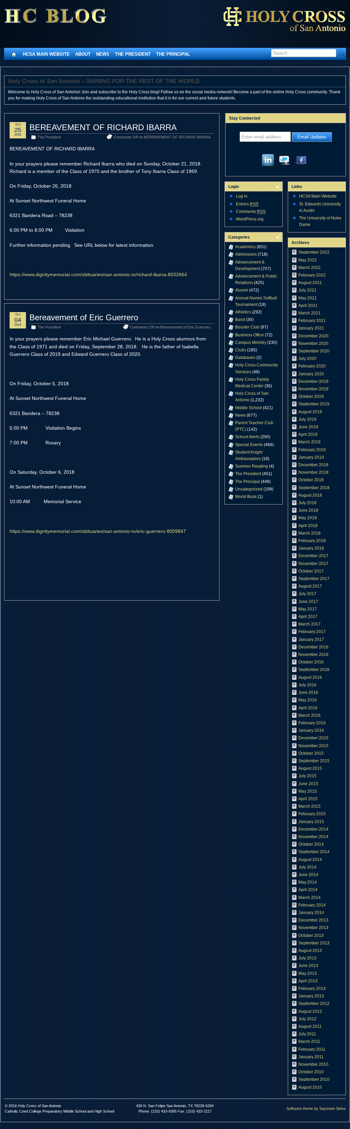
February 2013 (312, 988)
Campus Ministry (250, 342)
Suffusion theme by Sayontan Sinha (315, 1108)
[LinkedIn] (268, 162)
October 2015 (311, 753)
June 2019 (308, 427)
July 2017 (307, 593)
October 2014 (311, 844)
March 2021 (309, 313)
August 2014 (310, 859)
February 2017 (312, 631)
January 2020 (311, 374)
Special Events (249, 444)
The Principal (173, 54)
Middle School (248, 407)
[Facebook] (301, 162)
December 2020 (313, 336)
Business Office (249, 335)
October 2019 (311, 396)
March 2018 (309, 533)
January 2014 (311, 912)
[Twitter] (285, 162)
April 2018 (308, 525)
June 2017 (308, 601)
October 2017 (311, 571)
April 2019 (308, 434)
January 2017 (311, 639)
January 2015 (311, 821)
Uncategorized (248, 489)
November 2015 (313, 745)
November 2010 (313, 1064)
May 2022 (307, 260)
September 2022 (313, 252)
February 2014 (312, 905)
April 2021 (308, 305)
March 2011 (309, 1041)
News (102, 54)
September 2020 (313, 351)
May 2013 (307, 973)
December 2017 (313, 555)
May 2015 (307, 791)
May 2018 (307, 517)
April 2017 (308, 616)
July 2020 (307, 358)
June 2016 (308, 692)
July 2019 (307, 419)
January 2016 (311, 730)
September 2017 (313, 578)
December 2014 (313, 829)
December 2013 (313, 920)
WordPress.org (250, 219)
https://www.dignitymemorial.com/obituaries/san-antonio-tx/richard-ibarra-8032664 (98, 274)
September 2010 (313, 1079)
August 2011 (310, 1026)
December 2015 (313, 738)
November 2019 (313, 389)
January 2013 (311, 996)
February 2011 (311, 1049)
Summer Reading (251, 466)
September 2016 (313, 669)
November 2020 (313, 343)
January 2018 (311, 548)
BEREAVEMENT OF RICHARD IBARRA (103, 127)
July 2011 (307, 1034)
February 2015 (312, 813)
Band (240, 319)
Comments (251, 211)
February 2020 (312, 366)
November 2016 (313, 654)
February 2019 (312, 449)
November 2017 (313, 563)
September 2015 (313, 760)
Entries (247, 204)
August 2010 (310, 1087)
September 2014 (313, 851)
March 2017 (309, 624)
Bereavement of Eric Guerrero (83, 317)
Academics (245, 246)
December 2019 (313, 381)
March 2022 (309, 267)
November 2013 (313, 927)
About (83, 54)
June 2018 (308, 510)
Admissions (246, 254)
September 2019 (313, 404)
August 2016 (310, 677)
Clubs (240, 350)
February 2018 (312, 540)
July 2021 (307, 290)
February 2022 (312, 275)
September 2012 (313, 1003)
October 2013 (311, 935)
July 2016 (307, 685)
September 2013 (313, 943)
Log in (241, 196)
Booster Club (247, 327)
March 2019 (309, 442)
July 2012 (307, 1019)
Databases (245, 357)
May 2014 (307, 882)
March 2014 (309, 897)
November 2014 (313, 836)
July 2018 (307, 502)
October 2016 (311, 662)
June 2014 (308, 874)
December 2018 (313, 464)
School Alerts (247, 436)
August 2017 (310, 586)
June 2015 (308, 783)
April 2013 (308, 981)
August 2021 (310, 282)
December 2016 (313, 647)
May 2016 (307, 700)
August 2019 (310, 411)
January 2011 (311, 1056)
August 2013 (310, 950)
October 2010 (311, 1072)
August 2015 (310, 768)
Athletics (243, 312)
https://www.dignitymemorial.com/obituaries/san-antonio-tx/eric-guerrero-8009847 (98, 531)
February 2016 (312, 723)
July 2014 (307, 867)
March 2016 (309, 715)
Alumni (241, 290)
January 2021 (311, 328)
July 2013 (307, 958)
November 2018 (313, 472)
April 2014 (308, 889)
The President (133, 54)
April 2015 (308, 798)
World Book (246, 496)
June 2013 (308, 965)
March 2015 (309, 806)
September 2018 (313, 487)
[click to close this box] (277, 186)
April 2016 (308, 707)
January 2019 (311, 457)
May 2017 (307, 609)
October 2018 (311, 480)
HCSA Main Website (46, 54)
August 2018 (310, 495)
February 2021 (312, 320)
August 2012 (310, 1011)
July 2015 (307, 776)
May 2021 (307, 298)
